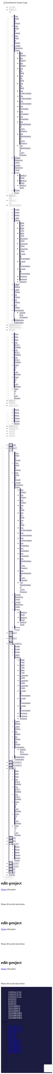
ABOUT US (13, 449)
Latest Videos (17, 219)
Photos (16, 423)
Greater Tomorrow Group (18, 48)
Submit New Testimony (23, 314)
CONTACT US (14, 992)
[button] (8, 440)
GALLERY (13, 405)
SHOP (12, 431)
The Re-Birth (22, 70)
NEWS (12, 330)
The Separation (24, 107)
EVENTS (12, 999)
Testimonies (19, 310)
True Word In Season (17, 19)
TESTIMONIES (15, 1013)
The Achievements (25, 92)
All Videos (17, 296)
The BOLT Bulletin (17, 345)
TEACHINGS (15, 325)
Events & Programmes (25, 256)
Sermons (22, 282)
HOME (12, 7)
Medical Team (22, 186)
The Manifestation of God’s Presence (25, 126)
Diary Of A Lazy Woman (17, 369)
